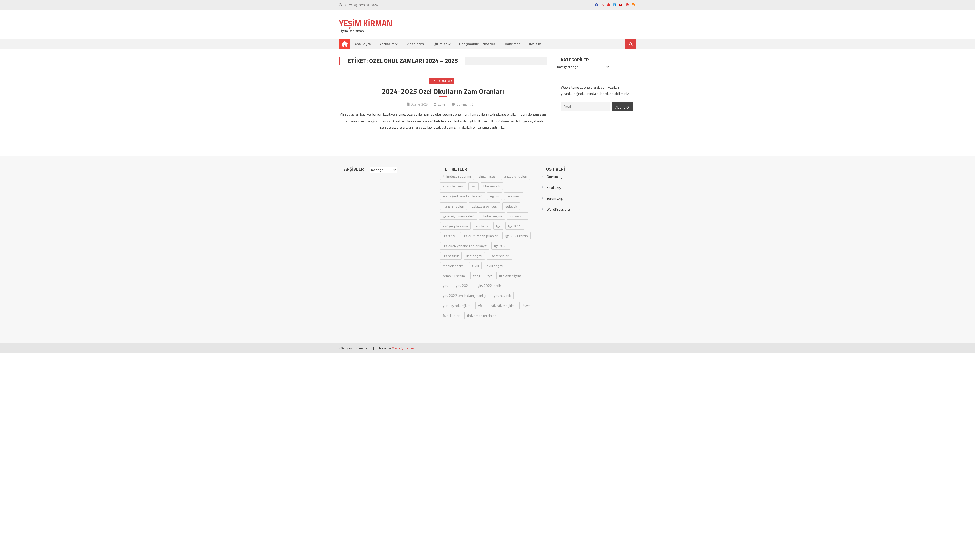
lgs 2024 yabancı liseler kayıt (464, 245)
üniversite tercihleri (482, 315)
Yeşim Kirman (365, 23)
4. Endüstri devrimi (457, 176)
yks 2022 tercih (489, 285)
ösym (526, 305)
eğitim (494, 196)
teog (476, 275)
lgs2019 (449, 235)
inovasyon (518, 216)
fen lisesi (514, 196)
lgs (498, 226)
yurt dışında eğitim (456, 305)
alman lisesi (487, 176)
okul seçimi (494, 265)
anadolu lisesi (453, 186)
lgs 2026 (500, 245)
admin (442, 104)
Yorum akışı (555, 198)
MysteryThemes (403, 348)
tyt (490, 275)
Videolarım (415, 43)
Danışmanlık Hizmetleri (477, 43)
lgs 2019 (514, 226)
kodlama (482, 226)
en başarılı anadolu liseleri (462, 196)
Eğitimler (439, 43)
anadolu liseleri (515, 176)
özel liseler (451, 315)
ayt (473, 186)
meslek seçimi (453, 265)
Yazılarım (387, 43)
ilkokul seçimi (492, 216)
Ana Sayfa (363, 43)
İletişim (535, 43)
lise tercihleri (499, 256)
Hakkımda (513, 43)
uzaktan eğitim (510, 275)
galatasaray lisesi (485, 206)
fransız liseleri (453, 206)
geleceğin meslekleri (458, 216)
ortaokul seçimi (454, 275)
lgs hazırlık (451, 256)
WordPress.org (558, 209)
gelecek (511, 206)
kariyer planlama (455, 226)
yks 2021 (463, 285)
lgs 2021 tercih (516, 235)
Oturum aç (554, 176)
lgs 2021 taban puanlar (480, 235)
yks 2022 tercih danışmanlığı (464, 295)
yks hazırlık (502, 295)
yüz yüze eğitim (503, 305)
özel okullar (441, 80)
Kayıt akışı (554, 187)
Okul (475, 265)
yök (481, 305)
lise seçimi (474, 256)
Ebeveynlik (491, 186)
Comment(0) (465, 104)
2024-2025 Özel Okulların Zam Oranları (443, 91)
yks (445, 285)
